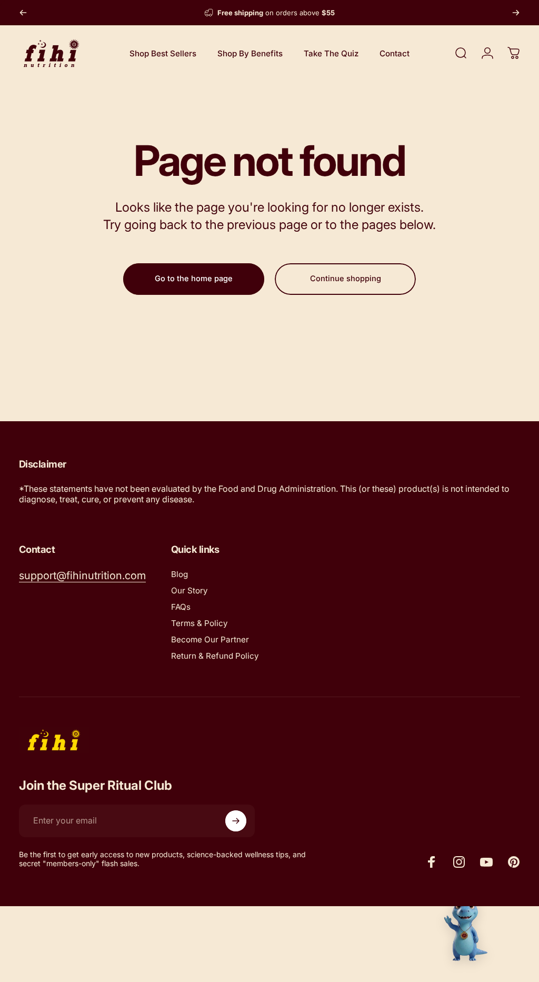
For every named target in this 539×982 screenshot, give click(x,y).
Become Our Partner (210, 639)
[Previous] (23, 12)
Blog (179, 574)
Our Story (189, 591)
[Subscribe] (235, 820)
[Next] (515, 12)
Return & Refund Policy (215, 656)
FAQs (181, 607)
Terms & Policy (199, 623)
